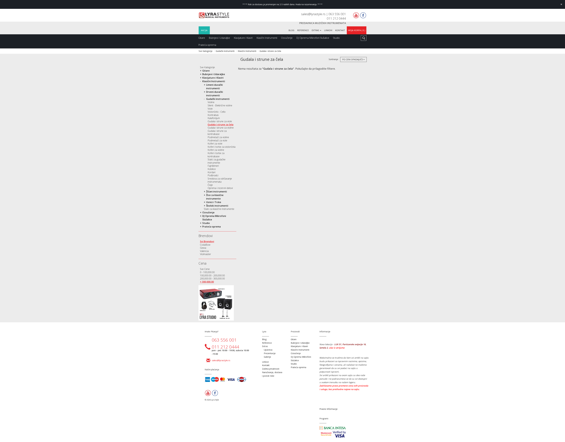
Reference (303, 30)
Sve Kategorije (205, 51)
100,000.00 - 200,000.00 (212, 275)
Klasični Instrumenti (266, 37)
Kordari (211, 172)
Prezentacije (270, 353)
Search (363, 38)
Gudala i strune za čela (270, 51)
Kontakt (340, 30)
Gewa (203, 247)
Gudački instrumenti (225, 51)
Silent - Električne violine (220, 105)
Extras (316, 30)
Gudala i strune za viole (220, 121)
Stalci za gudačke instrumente (216, 161)
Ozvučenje (287, 37)
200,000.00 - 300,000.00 (212, 278)
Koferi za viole (215, 143)
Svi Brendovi (207, 241)
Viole (210, 108)
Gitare (201, 37)
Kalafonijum (214, 118)
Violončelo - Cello (217, 111)
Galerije (267, 356)
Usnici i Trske (213, 202)
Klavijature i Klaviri (243, 37)
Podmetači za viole (217, 140)
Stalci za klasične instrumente (219, 209)
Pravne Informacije (328, 409)
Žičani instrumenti (216, 191)
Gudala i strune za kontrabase (217, 132)
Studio (336, 37)
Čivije (210, 185)
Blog (291, 30)
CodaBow (205, 244)
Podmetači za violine (218, 137)
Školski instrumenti (217, 205)
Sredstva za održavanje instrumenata (220, 180)
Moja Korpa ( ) (356, 30)
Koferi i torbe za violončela (221, 146)
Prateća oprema (207, 45)
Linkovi (328, 30)
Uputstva (268, 349)
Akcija (204, 30)
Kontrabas (213, 115)
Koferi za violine (216, 150)
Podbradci (213, 175)
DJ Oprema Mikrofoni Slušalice (312, 37)
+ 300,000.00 (207, 281)
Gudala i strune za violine (221, 127)
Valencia (204, 251)
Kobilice (212, 169)
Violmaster (205, 254)
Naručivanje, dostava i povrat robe (272, 374)
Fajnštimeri (213, 165)
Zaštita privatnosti (270, 368)
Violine (211, 102)
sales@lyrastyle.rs (313, 14)
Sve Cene (205, 269)
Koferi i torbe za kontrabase (216, 155)
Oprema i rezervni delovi (220, 188)
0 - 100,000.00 (207, 272)
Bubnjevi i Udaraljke (219, 37)
